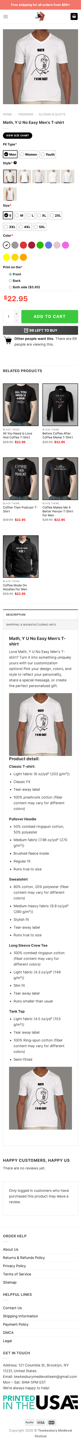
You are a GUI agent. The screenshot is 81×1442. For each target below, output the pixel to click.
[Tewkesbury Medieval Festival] (40, 16)
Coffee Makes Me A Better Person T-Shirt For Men (57, 511)
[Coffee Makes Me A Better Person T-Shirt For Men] (60, 479)
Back (16, 281)
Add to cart (50, 316)
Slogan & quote (52, 114)
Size (7, 205)
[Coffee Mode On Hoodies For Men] (20, 557)
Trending (25, 114)
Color (8, 235)
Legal (7, 1341)
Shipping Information (20, 1316)
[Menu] (5, 16)
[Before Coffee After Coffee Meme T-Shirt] (60, 405)
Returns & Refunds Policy (24, 1258)
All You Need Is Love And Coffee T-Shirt (17, 435)
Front (17, 274)
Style (9, 163)
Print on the (13, 267)
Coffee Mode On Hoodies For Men (15, 587)
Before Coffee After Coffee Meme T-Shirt (57, 435)
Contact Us (12, 1308)
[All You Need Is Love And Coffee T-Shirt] (20, 405)
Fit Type (10, 144)
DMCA (8, 1333)
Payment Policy (16, 1324)
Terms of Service (17, 1274)
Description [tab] (15, 614)
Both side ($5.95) (26, 287)
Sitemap (10, 1282)
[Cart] (74, 16)
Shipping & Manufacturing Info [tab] (31, 624)
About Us (10, 1249)
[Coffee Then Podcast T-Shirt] (20, 479)
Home (7, 114)
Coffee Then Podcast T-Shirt (20, 509)
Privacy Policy (14, 1266)
